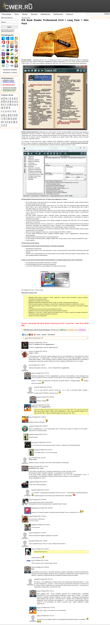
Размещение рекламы (9, 87)
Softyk (30, 499)
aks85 (26, 338)
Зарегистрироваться (7, 31)
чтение (38, 334)
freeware (44, 334)
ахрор (30, 532)
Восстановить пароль (7, 30)
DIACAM (31, 540)
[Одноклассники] (27, 334)
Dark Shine (34, 442)
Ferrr (30, 457)
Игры (17, 14)
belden (38, 615)
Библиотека (45, 14)
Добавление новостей (9, 89)
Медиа (24, 14)
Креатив (34, 14)
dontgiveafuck (35, 508)
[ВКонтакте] (23, 334)
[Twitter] (25, 334)
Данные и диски (25, 17)
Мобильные (58, 14)
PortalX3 (31, 481)
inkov (32, 560)
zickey (33, 373)
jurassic (33, 405)
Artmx (30, 417)
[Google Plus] (32, 334)
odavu (30, 516)
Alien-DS (31, 342)
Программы (6, 14)
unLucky (31, 351)
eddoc (33, 549)
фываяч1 (31, 466)
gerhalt (36, 387)
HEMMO (33, 524)
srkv (30, 365)
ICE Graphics (51, 334)
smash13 (31, 426)
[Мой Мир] (30, 334)
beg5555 (31, 434)
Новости (69, 14)
